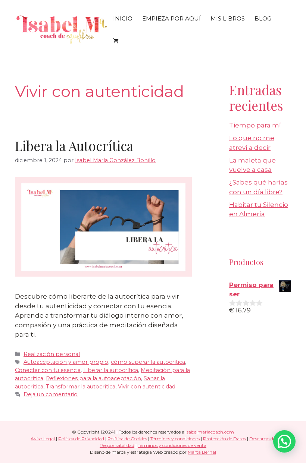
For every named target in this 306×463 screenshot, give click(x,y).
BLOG (263, 18)
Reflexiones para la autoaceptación (93, 378)
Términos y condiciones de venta (172, 445)
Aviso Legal (43, 438)
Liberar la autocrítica (110, 370)
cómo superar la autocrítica (148, 362)
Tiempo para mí (255, 125)
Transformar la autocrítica (80, 386)
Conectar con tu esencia (48, 370)
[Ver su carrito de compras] (116, 41)
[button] (284, 441)
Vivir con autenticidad (146, 386)
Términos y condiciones (175, 438)
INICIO (122, 18)
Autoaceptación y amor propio (66, 362)
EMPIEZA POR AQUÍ (171, 18)
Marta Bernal (202, 452)
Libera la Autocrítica (74, 145)
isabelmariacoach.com (209, 432)
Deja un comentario (51, 394)
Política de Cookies (127, 438)
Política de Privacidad (81, 438)
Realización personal (52, 354)
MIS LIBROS (227, 18)
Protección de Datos (224, 438)
